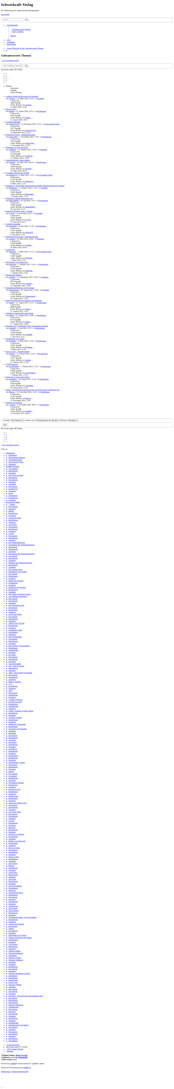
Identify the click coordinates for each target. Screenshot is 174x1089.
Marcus (12, 392)
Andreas (12, 99)
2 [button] (6, 76)
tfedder (11, 111)
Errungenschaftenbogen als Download (20, 288)
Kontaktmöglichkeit (13, 122)
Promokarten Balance (14, 275)
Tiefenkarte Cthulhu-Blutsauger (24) (19, 199)
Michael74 (13, 175)
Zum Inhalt (5, 14)
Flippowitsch (14, 290)
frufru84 (12, 162)
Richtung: (64, 420)
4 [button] (6, 80)
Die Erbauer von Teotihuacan (17, 262)
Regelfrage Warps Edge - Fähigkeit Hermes (22, 237)
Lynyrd (11, 213)
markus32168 (14, 124)
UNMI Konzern (12, 364)
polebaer (12, 277)
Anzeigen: (7, 420)
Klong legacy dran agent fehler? (18, 377)
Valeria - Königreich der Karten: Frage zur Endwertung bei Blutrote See (32, 390)
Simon (11, 303)
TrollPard (12, 150)
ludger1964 (13, 137)
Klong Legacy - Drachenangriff (17, 352)
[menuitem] (20, 29)
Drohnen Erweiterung (14, 403)
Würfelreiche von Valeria (15, 339)
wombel (12, 239)
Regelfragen (41, 111)
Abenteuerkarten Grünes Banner (18, 160)
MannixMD (23, 1057)
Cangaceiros (10, 250)
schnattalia (13, 379)
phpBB (13, 1064)
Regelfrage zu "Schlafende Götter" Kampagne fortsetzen (27, 326)
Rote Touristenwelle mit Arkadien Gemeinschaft (24, 301)
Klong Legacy (11, 109)
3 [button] (6, 78)
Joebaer (12, 354)
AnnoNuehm (14, 366)
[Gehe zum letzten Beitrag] (32, 105)
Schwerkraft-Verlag (52, 124)
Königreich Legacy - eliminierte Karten (20, 135)
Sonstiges (40, 99)
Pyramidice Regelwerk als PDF (17, 173)
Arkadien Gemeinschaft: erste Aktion (19, 313)
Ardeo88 (12, 328)
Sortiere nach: (30, 420)
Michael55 (13, 226)
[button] (6, 82)
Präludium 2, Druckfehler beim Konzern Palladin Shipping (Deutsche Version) (35, 186)
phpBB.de (27, 1068)
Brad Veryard (21, 1055)
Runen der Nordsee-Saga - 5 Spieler (19, 211)
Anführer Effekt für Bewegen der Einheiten (22, 96)
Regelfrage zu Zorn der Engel (17, 147)
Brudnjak (12, 252)
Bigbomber (13, 188)
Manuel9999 (13, 201)
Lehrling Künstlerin (13, 224)
